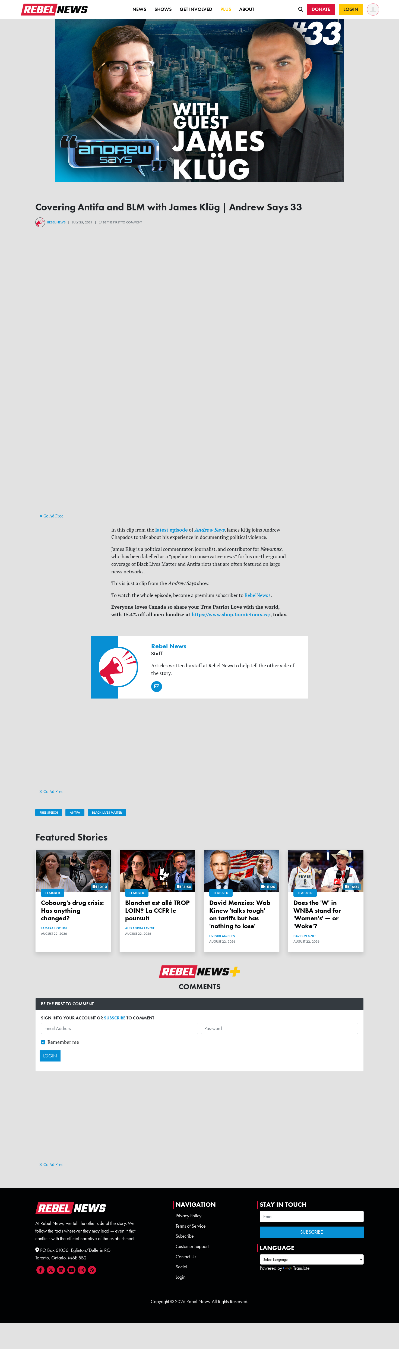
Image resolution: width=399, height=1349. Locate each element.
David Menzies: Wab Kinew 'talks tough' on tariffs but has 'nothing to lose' (239, 914)
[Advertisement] (199, 474)
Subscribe (185, 1236)
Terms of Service (191, 1226)
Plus (225, 9)
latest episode (171, 529)
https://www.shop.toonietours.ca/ (231, 614)
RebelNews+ (258, 595)
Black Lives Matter (107, 812)
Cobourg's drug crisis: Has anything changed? (72, 910)
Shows (163, 9)
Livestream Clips (222, 936)
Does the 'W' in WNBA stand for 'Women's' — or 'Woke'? (317, 914)
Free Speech (49, 812)
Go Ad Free (53, 516)
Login (180, 1277)
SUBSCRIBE (114, 1018)
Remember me (63, 1042)
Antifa (75, 812)
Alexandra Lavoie (140, 928)
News (139, 9)
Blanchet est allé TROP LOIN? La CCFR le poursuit (157, 910)
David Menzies (304, 936)
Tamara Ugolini (54, 928)
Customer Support (192, 1246)
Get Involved (196, 9)
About (246, 9)
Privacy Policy (188, 1215)
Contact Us (186, 1256)
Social (181, 1266)
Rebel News (56, 222)
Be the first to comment (122, 222)
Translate (301, 1268)
